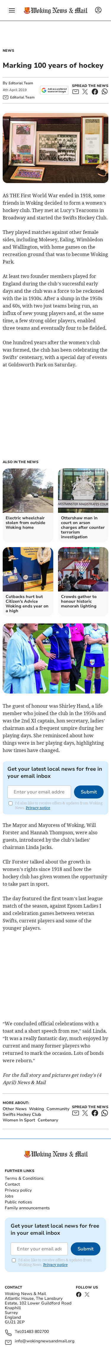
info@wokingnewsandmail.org (45, 1341)
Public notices (18, 1202)
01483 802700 (35, 1331)
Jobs (9, 1196)
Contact (12, 1184)
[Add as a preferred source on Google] (54, 90)
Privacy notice (38, 808)
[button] (12, 10)
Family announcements (27, 1208)
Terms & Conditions (24, 1178)
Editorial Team (21, 83)
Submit (89, 792)
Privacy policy (18, 1190)
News (8, 50)
